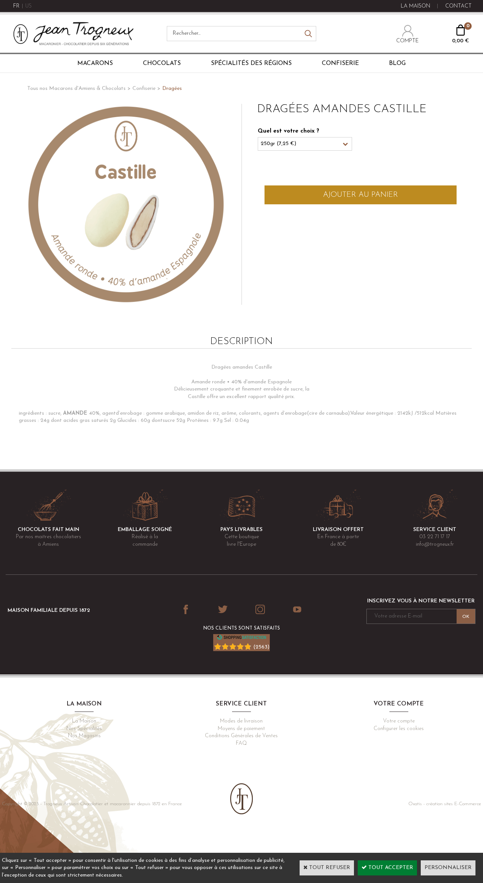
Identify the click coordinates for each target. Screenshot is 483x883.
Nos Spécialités (84, 729)
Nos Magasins (84, 736)
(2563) (261, 647)
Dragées (172, 88)
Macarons (95, 63)
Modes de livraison (241, 721)
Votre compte (399, 721)
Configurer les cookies (399, 729)
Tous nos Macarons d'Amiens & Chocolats (76, 88)
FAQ (241, 743)
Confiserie (340, 63)
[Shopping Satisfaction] (241, 639)
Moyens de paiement (241, 729)
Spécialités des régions (251, 63)
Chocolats (162, 63)
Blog (397, 63)
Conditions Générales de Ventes (241, 736)
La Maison (84, 721)
